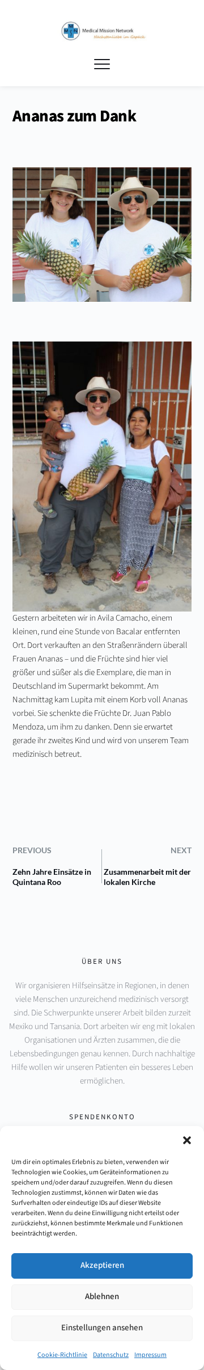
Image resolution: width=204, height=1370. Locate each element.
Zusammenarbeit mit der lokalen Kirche (147, 877)
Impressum (150, 1355)
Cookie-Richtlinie (62, 1355)
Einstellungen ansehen (102, 1328)
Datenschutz (111, 1355)
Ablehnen (102, 1296)
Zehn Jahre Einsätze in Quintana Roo (51, 877)
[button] (187, 1140)
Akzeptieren (102, 1265)
